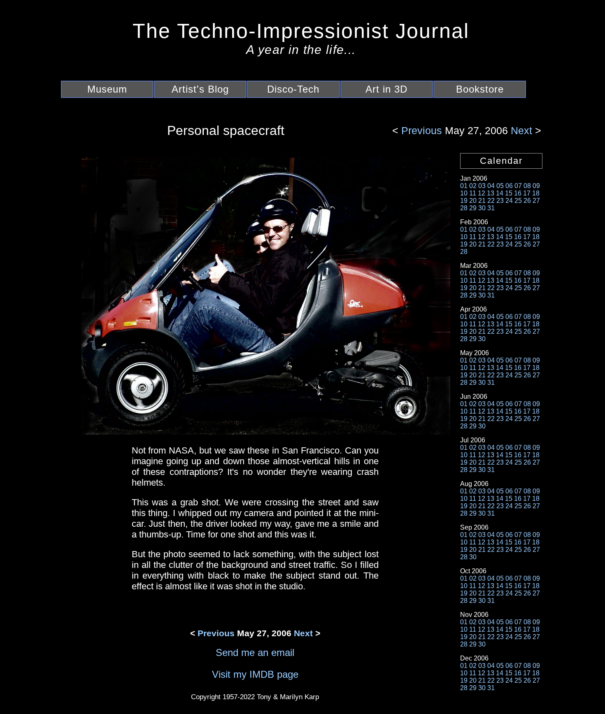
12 (481, 193)
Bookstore (480, 89)
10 (464, 193)
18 (536, 193)
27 (536, 200)
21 (482, 200)
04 (491, 185)
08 (527, 185)
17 (527, 193)
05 (500, 185)
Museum (107, 89)
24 (509, 200)
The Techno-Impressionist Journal (301, 30)
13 (490, 193)
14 (499, 193)
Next (520, 130)
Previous (423, 130)
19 (464, 200)
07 (518, 185)
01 (464, 185)
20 (473, 200)
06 (509, 185)
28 (464, 208)
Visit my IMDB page (255, 674)
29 (473, 208)
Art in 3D (386, 89)
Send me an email (255, 652)
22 (491, 200)
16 (517, 193)
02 (473, 185)
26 (527, 200)
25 (518, 200)
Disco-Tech (293, 89)
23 (500, 200)
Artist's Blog (200, 89)
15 (508, 193)
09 (536, 185)
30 (482, 208)
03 (482, 185)
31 (491, 208)
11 (472, 193)
